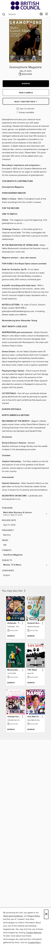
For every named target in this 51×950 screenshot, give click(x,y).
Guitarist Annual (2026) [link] (34, 623)
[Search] (3, 14)
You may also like (12, 591)
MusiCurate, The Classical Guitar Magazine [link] (14, 670)
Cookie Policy (34, 942)
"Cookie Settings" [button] (34, 932)
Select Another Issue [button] (25, 102)
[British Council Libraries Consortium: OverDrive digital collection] (25, 5)
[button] (26, 83)
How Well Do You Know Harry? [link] (34, 717)
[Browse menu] (46, 14)
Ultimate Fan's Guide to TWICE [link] (14, 717)
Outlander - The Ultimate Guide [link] (14, 623)
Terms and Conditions (13, 916)
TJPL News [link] (32, 670)
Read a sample (26, 93)
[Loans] (41, 14)
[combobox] (20, 14)
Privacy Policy (33, 916)
